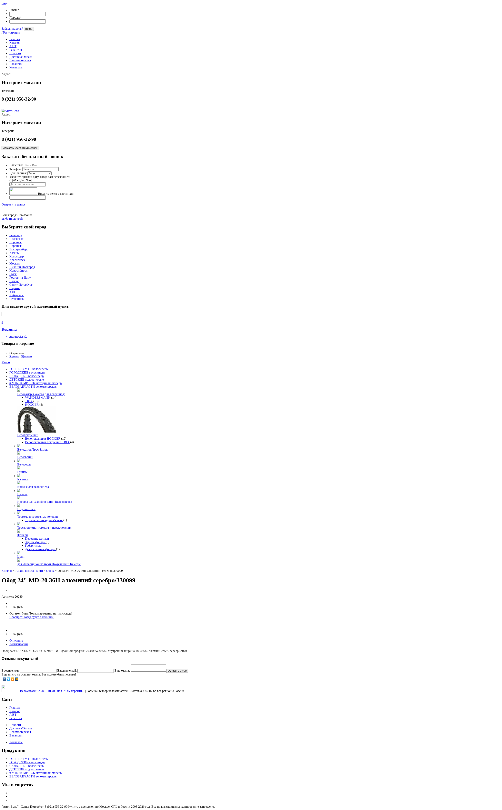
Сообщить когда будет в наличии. (31, 617)
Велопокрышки (27, 435)
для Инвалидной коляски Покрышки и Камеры (49, 564)
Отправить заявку (13, 204)
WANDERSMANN (38, 397)
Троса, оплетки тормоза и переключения (44, 527)
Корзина (14, 356)
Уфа (12, 291)
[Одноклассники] (13, 679)
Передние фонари (37, 538)
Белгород (15, 235)
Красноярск (17, 260)
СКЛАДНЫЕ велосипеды (26, 376)
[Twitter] (8, 679)
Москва (14, 263)
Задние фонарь (35, 542)
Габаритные (33, 545)
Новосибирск (18, 270)
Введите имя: (10, 670)
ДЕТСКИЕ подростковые (26, 379)
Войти (28, 28)
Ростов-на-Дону (20, 277)
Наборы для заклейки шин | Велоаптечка (44, 501)
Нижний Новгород (22, 267)
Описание (16, 640)
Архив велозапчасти (29, 570)
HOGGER (32, 404)
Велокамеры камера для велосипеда (41, 394)
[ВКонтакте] (4, 679)
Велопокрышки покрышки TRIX (47, 442)
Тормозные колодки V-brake (44, 520)
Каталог (7, 570)
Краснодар (16, 256)
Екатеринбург (18, 249)
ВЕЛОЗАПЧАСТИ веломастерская (32, 386)
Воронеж (15, 242)
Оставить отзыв (177, 670)
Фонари (22, 535)
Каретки (22, 479)
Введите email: (67, 670)
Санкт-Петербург (21, 284)
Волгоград (16, 238)
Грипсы (22, 472)
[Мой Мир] (17, 679)
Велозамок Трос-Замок (32, 449)
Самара (14, 281)
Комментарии (18, 644)
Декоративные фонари (40, 549)
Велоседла (24, 464)
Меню (6, 362)
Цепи (21, 556)
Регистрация (11, 32)
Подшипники (26, 509)
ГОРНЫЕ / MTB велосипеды (28, 369)
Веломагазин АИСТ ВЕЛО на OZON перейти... (52, 691)
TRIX (29, 401)
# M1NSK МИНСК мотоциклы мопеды (35, 383)
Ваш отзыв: (122, 670)
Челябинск (16, 298)
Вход (5, 3)
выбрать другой (12, 218)
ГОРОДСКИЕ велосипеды (27, 372)
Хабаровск (16, 295)
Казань (14, 253)
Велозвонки (25, 457)
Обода (50, 570)
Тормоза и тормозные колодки (37, 516)
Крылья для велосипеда (33, 486)
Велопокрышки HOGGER (43, 438)
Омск (13, 274)
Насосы (22, 494)
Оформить (26, 356)
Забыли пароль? (12, 28)
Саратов (14, 288)
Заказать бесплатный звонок (20, 147)
